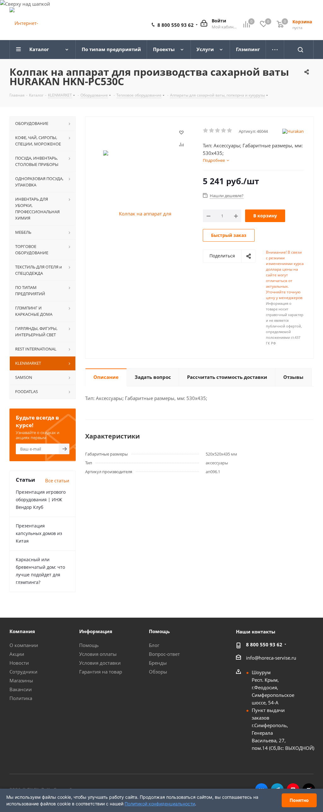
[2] (212, 130)
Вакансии (20, 689)
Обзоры (158, 671)
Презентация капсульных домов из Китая (39, 533)
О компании (23, 645)
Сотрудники (23, 671)
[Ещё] (275, 49)
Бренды (158, 663)
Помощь (89, 645)
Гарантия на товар (100, 671)
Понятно (299, 800)
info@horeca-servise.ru (271, 658)
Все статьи (57, 480)
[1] (206, 130)
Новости (19, 663)
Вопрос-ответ (164, 654)
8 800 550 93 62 (175, 25)
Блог (154, 645)
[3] (218, 130)
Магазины (21, 680)
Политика (20, 698)
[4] (224, 130)
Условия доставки (100, 663)
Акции (16, 654)
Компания (22, 631)
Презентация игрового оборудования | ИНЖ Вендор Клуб (41, 499)
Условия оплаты (98, 654)
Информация (95, 631)
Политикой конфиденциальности (160, 803)
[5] (230, 130)
